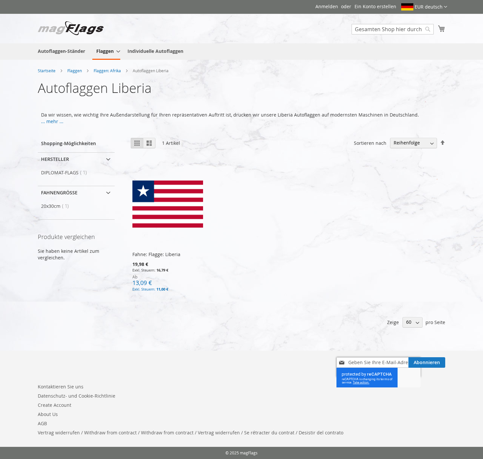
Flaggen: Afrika (108, 70)
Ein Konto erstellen (375, 6)
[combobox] (393, 29)
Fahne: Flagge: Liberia (156, 254)
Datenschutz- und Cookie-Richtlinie (76, 396)
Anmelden (326, 6)
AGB (42, 423)
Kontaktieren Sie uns (60, 386)
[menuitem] (61, 51)
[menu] (241, 51)
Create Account (54, 405)
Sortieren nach (370, 143)
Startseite (47, 70)
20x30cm (57, 206)
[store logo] (71, 28)
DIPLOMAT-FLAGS (66, 172)
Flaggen (75, 70)
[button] (424, 7)
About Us (48, 414)
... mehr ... (52, 121)
